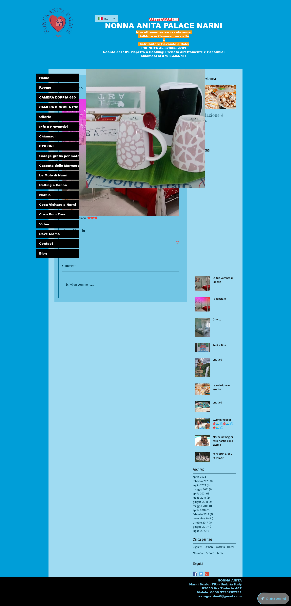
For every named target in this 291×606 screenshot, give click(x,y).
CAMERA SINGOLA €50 (58, 107)
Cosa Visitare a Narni (57, 204)
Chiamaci (47, 136)
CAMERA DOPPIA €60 (57, 97)
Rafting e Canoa (53, 185)
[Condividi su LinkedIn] (83, 230)
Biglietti (197, 546)
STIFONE (47, 146)
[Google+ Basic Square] (207, 574)
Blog (43, 253)
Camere (209, 546)
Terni (220, 553)
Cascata (220, 546)
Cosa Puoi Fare (52, 214)
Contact (46, 243)
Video (44, 224)
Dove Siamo (49, 234)
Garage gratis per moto (59, 156)
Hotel (230, 546)
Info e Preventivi (53, 126)
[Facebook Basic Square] (195, 574)
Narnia (45, 195)
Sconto (210, 553)
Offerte (45, 116)
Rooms (45, 87)
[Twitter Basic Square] (201, 574)
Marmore (198, 553)
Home (44, 78)
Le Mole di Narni (53, 175)
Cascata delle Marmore (59, 165)
